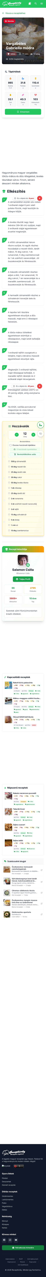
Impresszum (11, 1262)
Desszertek (6, 1182)
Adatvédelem (10, 1259)
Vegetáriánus (7, 1206)
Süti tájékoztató (32, 1259)
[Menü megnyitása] (41, 4)
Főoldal (5, 1178)
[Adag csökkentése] (17, 435)
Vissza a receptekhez (15, 13)
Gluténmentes (7, 1196)
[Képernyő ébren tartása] (40, 433)
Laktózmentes (7, 1200)
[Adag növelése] (33, 435)
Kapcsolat (32, 1262)
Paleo (4, 1203)
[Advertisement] (23, 144)
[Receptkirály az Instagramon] (10, 1240)
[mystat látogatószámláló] (7, 1166)
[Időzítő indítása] (39, 198)
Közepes (5, 1224)
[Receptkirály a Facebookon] (4, 1240)
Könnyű (5, 1221)
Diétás (4, 1210)
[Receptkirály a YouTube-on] (16, 1240)
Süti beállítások (23, 1265)
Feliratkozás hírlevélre (24, 1248)
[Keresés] (35, 4)
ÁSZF (21, 1259)
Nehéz (4, 1228)
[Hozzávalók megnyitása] (40, 424)
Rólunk (22, 1262)
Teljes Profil (24, 579)
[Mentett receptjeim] (29, 4)
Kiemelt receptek (9, 1185)
